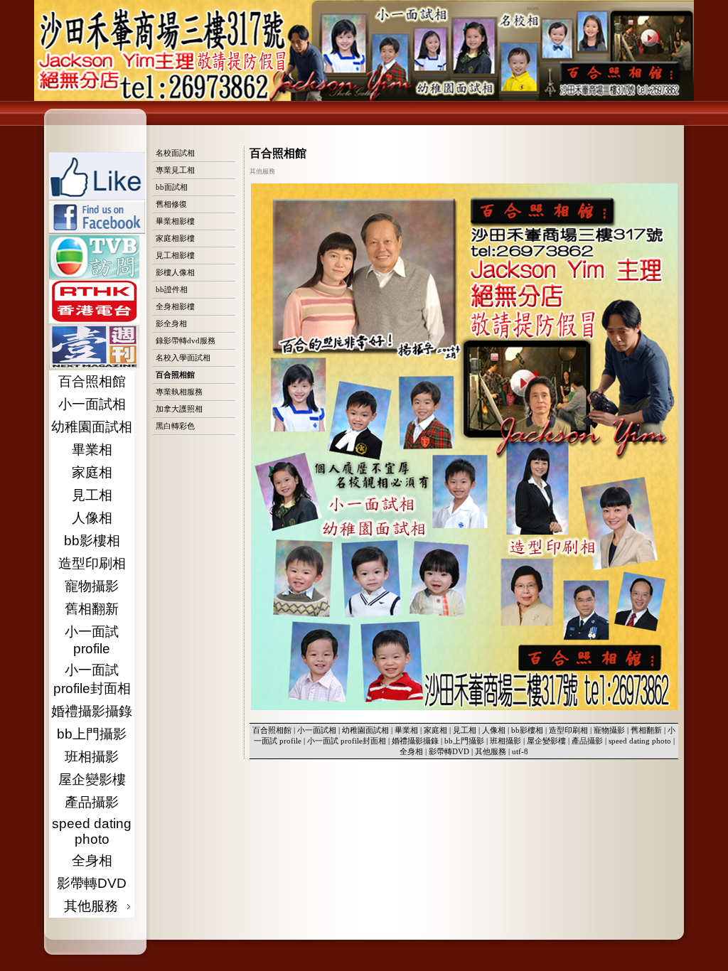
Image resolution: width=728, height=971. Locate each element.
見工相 (92, 495)
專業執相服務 (179, 391)
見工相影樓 (175, 255)
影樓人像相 (175, 272)
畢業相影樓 (175, 221)
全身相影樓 (175, 306)
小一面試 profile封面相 (92, 679)
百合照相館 (92, 381)
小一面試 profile (92, 640)
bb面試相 (172, 187)
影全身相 (171, 323)
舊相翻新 (92, 608)
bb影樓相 (92, 540)
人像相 (92, 517)
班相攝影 (92, 756)
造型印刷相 (92, 563)
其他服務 (490, 751)
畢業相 (92, 449)
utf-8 (520, 751)
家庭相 (92, 472)
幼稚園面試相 (91, 426)
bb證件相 (172, 289)
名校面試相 (175, 153)
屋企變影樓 (92, 779)
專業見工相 (175, 170)
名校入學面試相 (183, 357)
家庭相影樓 (175, 238)
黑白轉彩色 (175, 426)
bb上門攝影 (92, 733)
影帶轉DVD (92, 883)
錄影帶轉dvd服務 (185, 340)
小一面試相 (92, 404)
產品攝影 (92, 802)
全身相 (92, 860)
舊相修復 (171, 204)
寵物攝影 (92, 586)
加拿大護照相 (179, 408)
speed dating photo (92, 831)
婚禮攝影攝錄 (91, 711)
